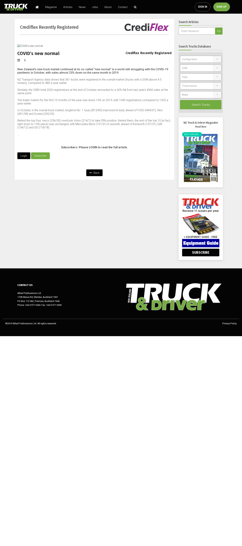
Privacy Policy (229, 323)
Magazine (51, 7)
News (82, 7)
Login (24, 155)
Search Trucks (201, 104)
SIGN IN (202, 6)
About (108, 7)
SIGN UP (221, 6)
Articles (67, 7)
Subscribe (40, 155)
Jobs (95, 7)
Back (96, 172)
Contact (123, 7)
